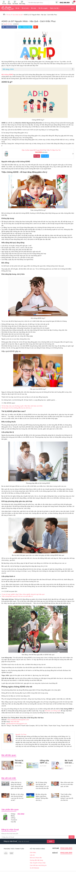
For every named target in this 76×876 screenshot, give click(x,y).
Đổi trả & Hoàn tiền (36, 857)
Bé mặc (33, 8)
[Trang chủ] (4, 14)
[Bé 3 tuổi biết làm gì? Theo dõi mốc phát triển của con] (57, 765)
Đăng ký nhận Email (10, 841)
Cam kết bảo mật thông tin (38, 865)
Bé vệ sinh (25, 8)
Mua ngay (37, 156)
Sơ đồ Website (34, 868)
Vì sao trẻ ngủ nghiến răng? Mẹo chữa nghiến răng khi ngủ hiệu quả (22, 594)
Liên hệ (32, 855)
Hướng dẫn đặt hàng (36, 860)
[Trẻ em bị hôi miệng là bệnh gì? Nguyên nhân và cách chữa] (7, 765)
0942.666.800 (14, 721)
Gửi (71, 837)
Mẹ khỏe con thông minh (52, 711)
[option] (38, 153)
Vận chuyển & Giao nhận (38, 863)
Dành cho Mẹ (54, 8)
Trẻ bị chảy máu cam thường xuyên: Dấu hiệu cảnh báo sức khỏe (21, 406)
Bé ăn (17, 8)
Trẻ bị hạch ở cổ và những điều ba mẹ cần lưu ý (16, 408)
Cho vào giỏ (45, 156)
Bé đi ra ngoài (43, 8)
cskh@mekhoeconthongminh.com (16, 723)
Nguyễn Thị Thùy (8, 24)
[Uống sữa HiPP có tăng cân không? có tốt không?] (32, 765)
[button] (3, 153)
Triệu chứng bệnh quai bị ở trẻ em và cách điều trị (17, 596)
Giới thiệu (33, 852)
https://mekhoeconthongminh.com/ (18, 719)
